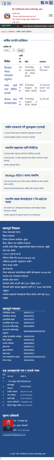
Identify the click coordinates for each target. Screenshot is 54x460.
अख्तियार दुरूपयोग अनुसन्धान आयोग (17, 261)
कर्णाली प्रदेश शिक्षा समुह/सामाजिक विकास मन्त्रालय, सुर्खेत (26, 247)
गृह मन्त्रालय (8, 269)
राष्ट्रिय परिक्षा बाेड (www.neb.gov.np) (19, 258)
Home (3, 32)
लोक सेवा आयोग (9, 250)
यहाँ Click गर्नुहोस (28, 283)
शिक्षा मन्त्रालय (8, 236)
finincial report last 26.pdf (45, 88)
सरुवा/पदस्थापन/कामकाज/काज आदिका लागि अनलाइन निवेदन (24, 188)
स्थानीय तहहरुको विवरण (12, 165)
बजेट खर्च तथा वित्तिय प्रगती (10, 89)
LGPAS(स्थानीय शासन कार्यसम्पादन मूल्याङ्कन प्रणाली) (22, 133)
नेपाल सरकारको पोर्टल (11, 232)
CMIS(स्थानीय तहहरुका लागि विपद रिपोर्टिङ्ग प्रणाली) (22, 154)
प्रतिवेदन (11, 32)
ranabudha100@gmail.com (14, 435)
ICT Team (38, 287)
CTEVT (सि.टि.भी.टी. (12, 254)
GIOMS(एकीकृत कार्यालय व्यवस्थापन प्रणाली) (19, 137)
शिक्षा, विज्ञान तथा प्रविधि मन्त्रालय (16, 243)
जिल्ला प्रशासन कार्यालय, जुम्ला (15, 239)
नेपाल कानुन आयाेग (10, 265)
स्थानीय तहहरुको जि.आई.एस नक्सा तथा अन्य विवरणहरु (22, 215)
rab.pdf (45, 99)
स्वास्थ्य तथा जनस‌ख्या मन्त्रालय (15, 276)
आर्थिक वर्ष (7, 47)
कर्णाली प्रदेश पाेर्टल (10, 280)
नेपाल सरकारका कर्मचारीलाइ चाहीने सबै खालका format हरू (27, 272)
